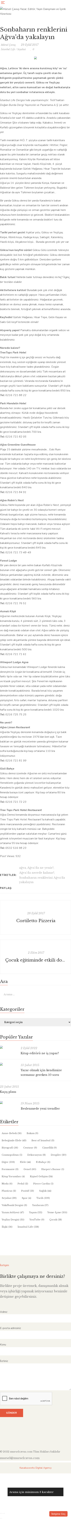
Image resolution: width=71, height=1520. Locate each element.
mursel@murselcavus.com (19, 1458)
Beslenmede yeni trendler (40, 1108)
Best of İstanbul (43, 1140)
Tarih (43, 1198)
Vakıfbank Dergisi (14, 1205)
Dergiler (58, 1154)
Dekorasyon (36, 1154)
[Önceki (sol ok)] (0, 1518)
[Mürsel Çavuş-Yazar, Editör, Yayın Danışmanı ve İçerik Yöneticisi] (35, 14)
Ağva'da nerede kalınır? (36, 872)
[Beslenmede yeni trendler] (8, 1102)
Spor (26, 1198)
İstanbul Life (8, 49)
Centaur (30, 1147)
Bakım (32, 1133)
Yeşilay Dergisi (13, 1219)
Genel (30, 1169)
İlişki (7, 1226)
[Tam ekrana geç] (1, 1513)
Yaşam (35, 1212)
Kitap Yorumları (13, 1176)
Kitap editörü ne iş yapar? (40, 1053)
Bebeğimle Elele (14, 1140)
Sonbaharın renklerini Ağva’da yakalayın (42, 880)
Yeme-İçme (57, 1212)
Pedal (23, 1183)
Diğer (8, 1162)
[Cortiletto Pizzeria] (35, 917)
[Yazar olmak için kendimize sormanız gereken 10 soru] (8, 1064)
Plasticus (9, 1190)
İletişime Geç (58, 1513)
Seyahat (21, 49)
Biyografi (10, 1147)
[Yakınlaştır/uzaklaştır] (0, 1513)
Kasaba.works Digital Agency (36, 1467)
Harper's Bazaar (52, 1169)
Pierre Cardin (43, 1183)
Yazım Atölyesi (13, 1212)
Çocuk (55, 1219)
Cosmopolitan (12, 1154)
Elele (25, 1162)
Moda (7, 1183)
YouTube (36, 1219)
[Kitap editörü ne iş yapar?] (8, 1047)
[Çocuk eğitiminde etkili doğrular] (35, 957)
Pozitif (27, 1190)
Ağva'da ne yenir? (40, 867)
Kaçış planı (8, 1091)
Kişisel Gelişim (41, 1176)
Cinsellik (49, 1147)
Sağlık (45, 1190)
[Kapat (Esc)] (4, 1513)
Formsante (10, 1169)
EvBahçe (43, 1162)
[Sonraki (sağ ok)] (1, 1518)
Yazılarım (40, 1205)
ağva (22, 867)
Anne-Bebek (12, 1133)
